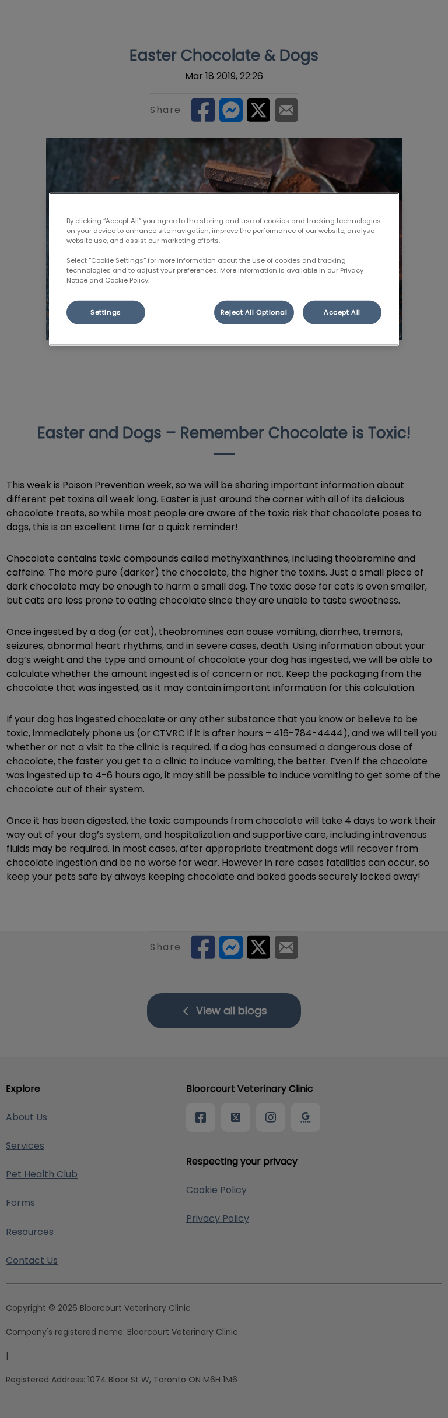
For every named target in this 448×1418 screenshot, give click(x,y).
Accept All (342, 311)
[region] (224, 269)
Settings (105, 311)
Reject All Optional (254, 311)
